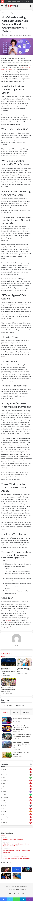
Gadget (4, 822)
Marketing (10, 13)
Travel (4, 794)
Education (5, 797)
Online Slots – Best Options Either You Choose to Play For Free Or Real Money (21, 727)
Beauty (4, 803)
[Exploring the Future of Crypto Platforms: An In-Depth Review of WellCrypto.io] (16, 869)
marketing (8, 620)
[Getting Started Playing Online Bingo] (7, 720)
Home (5, 13)
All (3, 772)
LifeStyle (4, 780)
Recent (15, 712)
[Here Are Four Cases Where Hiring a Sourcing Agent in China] (8, 682)
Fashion (4, 786)
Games (4, 791)
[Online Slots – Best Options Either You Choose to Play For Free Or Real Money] (7, 728)
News (4, 769)
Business (4, 774)
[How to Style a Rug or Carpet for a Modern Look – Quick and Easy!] (7, 736)
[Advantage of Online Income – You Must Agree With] (24, 662)
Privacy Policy (15, 889)
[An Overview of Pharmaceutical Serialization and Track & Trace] (8, 662)
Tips (3, 800)
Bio (3, 808)
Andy (5, 35)
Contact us (23, 889)
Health (4, 783)
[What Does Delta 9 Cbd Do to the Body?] (7, 755)
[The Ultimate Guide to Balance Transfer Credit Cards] (16, 876)
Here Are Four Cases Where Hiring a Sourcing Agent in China (8, 689)
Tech (3, 777)
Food (3, 820)
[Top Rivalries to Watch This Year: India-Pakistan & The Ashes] (6, 876)
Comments (26, 712)
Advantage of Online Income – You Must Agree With (24, 669)
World (4, 811)
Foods (4, 805)
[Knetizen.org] (11, 6)
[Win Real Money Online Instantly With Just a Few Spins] (27, 869)
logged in (11, 705)
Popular (5, 712)
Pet (3, 814)
